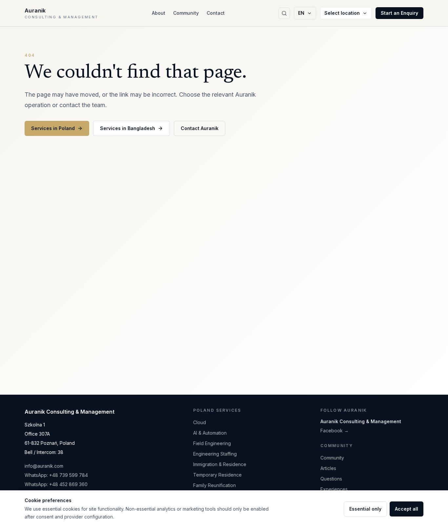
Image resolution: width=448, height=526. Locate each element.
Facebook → (334, 430)
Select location (342, 13)
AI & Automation (210, 433)
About (158, 13)
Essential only (365, 509)
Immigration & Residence (219, 464)
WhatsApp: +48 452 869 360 (56, 484)
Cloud (199, 422)
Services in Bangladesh (127, 128)
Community (186, 13)
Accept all (406, 509)
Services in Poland (53, 128)
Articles (328, 468)
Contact (216, 13)
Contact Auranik (199, 128)
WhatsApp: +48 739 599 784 (56, 475)
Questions (331, 478)
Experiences (334, 489)
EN (301, 13)
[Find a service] (284, 13)
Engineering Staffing (215, 454)
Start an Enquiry (399, 13)
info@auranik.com (44, 466)
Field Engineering (212, 443)
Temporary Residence (217, 475)
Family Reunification (214, 485)
